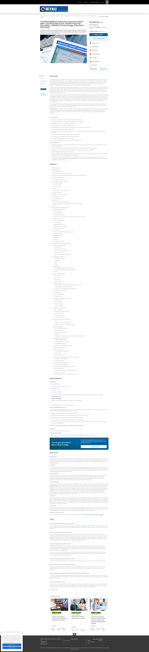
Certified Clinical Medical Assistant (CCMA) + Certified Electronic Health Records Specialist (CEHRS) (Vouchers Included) (98, 620)
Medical (52, 15)
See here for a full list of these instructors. (94, 514)
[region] (12, 641)
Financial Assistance (91, 641)
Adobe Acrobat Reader (56, 398)
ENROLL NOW (98, 35)
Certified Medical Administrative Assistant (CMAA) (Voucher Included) (78, 616)
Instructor (43, 83)
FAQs (42, 86)
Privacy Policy (76, 649)
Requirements (44, 81)
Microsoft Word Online (56, 396)
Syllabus (42, 78)
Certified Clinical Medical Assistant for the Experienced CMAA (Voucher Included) (59, 618)
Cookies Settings (11, 647)
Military (89, 640)
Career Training (67, 640)
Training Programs (47, 15)
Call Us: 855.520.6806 (103, 16)
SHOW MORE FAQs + (54, 589)
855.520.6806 (43, 94)
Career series (95, 43)
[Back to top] (74, 638)
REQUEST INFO (103, 69)
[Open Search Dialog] (107, 2)
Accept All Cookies (12, 644)
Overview (42, 76)
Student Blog (100, 640)
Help (88, 643)
